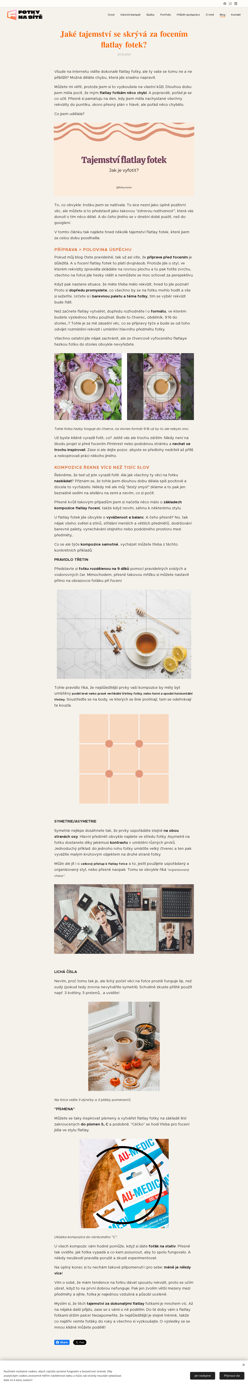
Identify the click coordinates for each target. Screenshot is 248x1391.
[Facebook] (225, 4)
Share (64, 1342)
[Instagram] (230, 4)
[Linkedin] (235, 4)
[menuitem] (112, 14)
